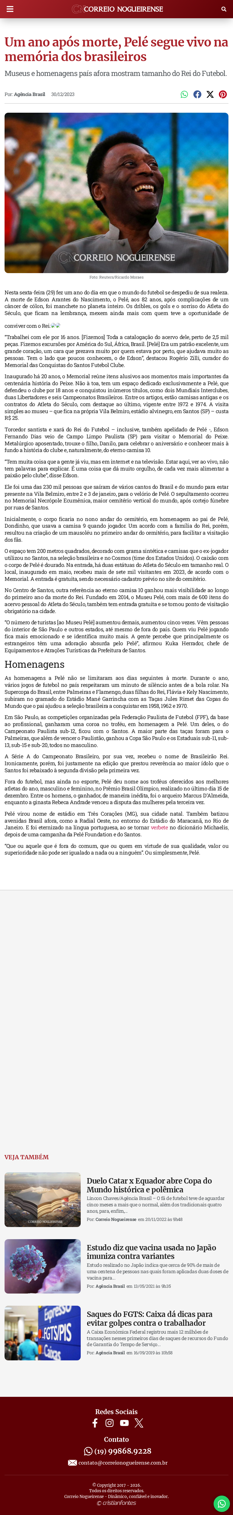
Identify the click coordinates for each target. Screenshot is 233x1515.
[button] (10, 9)
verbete (160, 827)
